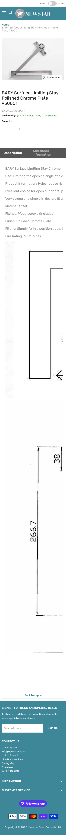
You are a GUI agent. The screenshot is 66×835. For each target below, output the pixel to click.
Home (5, 24)
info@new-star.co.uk (14, 751)
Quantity (7, 121)
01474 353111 (9, 747)
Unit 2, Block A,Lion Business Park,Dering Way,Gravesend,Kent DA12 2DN (13, 763)
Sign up (53, 727)
